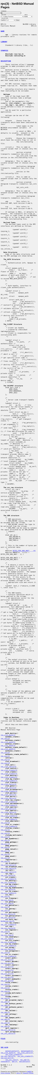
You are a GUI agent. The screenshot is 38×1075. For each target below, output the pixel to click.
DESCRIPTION (6, 61)
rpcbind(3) (5, 1061)
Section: (4, 14)
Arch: (27, 14)
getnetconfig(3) (12, 1051)
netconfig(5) (24, 1061)
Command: (4, 11)
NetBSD (29, 1071)
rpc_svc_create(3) (8, 879)
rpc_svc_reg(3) (7, 900)
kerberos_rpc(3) (8, 921)
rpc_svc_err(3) (7, 960)
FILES (3, 1039)
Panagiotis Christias (28, 1073)
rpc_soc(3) (5, 738)
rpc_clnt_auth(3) (8, 735)
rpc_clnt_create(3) (9, 770)
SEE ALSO (4, 1047)
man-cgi (18, 1073)
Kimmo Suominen (5, 1073)
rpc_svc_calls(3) (8, 875)
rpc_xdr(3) (5, 1002)
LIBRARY (4, 42)
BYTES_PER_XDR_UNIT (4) (24, 551)
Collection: (4, 18)
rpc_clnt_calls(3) (8, 766)
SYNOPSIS (4, 50)
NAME (2, 31)
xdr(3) (14, 1061)
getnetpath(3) (27, 1051)
